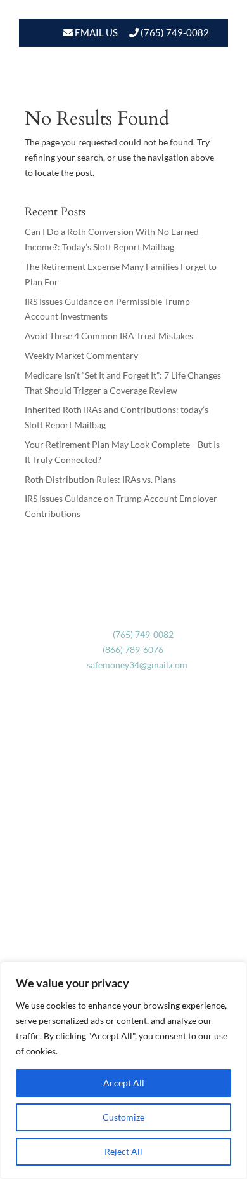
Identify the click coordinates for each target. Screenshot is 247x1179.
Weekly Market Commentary (81, 355)
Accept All (123, 1082)
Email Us (95, 32)
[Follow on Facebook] (111, 955)
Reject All (123, 1151)
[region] (123, 1070)
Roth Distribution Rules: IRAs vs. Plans (100, 479)
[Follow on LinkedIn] (136, 955)
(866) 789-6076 (133, 649)
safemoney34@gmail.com (137, 664)
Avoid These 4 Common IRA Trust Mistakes (109, 335)
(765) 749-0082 (175, 32)
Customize (123, 1117)
